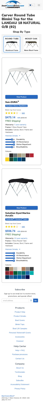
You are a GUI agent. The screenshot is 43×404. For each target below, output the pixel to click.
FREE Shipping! (13, 120)
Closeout (19, 341)
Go (36, 300)
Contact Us (20, 358)
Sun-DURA (12, 102)
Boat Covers (20, 320)
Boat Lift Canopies (20, 328)
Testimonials (20, 372)
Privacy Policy (20, 388)
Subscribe (20, 380)
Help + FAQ (20, 350)
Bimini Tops (19, 324)
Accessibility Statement (19, 384)
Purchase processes (20, 354)
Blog (20, 376)
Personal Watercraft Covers (20, 333)
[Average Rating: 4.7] (12, 113)
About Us (20, 368)
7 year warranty (20, 124)
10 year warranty (20, 238)
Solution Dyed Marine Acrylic (17, 214)
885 (23, 113)
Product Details (20, 316)
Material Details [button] (11, 136)
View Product (21, 97)
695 (23, 227)
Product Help (20, 312)
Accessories (20, 337)
